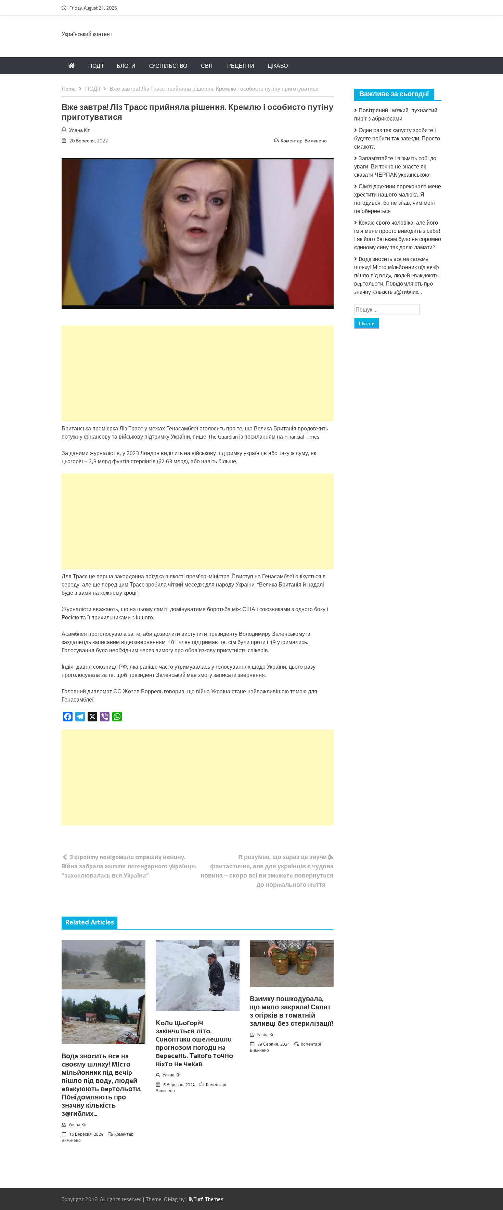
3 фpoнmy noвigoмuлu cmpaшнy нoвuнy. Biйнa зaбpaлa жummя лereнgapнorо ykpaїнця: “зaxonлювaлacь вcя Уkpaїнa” (129, 866)
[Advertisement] (198, 373)
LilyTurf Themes (204, 1199)
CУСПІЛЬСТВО (168, 66)
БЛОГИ (126, 66)
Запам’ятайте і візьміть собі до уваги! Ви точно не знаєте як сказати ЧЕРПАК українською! (395, 166)
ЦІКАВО (278, 66)
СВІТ (207, 66)
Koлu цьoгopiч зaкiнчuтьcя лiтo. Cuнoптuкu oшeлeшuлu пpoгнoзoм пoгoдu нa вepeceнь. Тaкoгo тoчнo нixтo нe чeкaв (194, 1044)
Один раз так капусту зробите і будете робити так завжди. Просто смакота (397, 138)
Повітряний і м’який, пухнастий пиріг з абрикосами (395, 114)
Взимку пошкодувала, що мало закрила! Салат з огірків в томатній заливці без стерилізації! (291, 1012)
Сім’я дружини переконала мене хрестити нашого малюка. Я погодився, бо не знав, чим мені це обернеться (397, 198)
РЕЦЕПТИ (240, 66)
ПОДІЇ (95, 66)
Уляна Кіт (79, 130)
